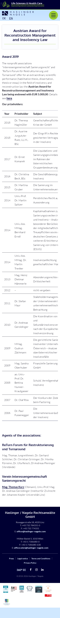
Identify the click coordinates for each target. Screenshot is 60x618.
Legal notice (22, 558)
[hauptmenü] (53, 15)
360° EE (21, 569)
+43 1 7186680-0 (31, 541)
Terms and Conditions (40, 558)
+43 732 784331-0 (31, 525)
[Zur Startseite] (17, 13)
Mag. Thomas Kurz (13, 486)
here (9, 98)
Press (11, 558)
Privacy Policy (30, 563)
